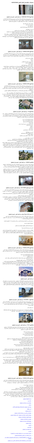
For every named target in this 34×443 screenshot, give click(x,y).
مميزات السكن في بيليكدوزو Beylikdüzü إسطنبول (23, 435)
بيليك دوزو (29, 400)
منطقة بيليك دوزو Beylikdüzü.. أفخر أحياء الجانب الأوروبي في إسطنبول (19, 440)
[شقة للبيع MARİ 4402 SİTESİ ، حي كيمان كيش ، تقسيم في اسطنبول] (25, 9)
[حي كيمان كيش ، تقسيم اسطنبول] (25, 271)
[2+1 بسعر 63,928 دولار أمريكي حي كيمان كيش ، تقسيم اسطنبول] (25, 207)
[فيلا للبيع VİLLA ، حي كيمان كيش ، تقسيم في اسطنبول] (25, 317)
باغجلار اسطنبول (28, 423)
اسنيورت (29, 431)
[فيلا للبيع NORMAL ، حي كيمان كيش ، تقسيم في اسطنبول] (25, 155)
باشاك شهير (29, 427)
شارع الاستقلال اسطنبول (27, 398)
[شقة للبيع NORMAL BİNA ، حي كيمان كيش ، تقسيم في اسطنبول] (25, 44)
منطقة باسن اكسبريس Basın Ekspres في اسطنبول (22, 413)
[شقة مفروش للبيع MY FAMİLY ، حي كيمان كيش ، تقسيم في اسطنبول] (25, 180)
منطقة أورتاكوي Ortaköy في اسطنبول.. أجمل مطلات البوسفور (20, 415)
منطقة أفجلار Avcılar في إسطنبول (25, 421)
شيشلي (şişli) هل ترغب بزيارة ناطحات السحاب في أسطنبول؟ (21, 433)
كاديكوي (30, 425)
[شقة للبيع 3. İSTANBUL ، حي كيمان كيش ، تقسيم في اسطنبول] (25, 292)
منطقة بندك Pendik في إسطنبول (25, 419)
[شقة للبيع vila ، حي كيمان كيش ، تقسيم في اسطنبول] (25, 104)
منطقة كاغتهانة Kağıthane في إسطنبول (24, 417)
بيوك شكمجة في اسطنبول (26, 429)
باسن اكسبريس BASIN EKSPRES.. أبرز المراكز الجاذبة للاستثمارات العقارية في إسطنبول (18, 438)
